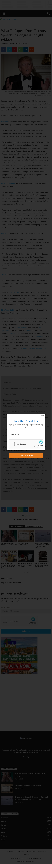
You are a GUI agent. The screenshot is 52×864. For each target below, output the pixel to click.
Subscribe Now (26, 455)
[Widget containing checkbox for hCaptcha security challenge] (26, 444)
